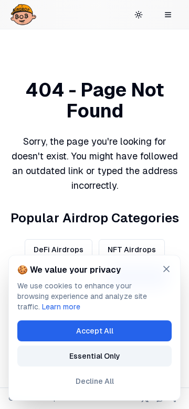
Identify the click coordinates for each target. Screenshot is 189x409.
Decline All (95, 381)
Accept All (94, 331)
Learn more (61, 307)
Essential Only (94, 356)
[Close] (166, 269)
